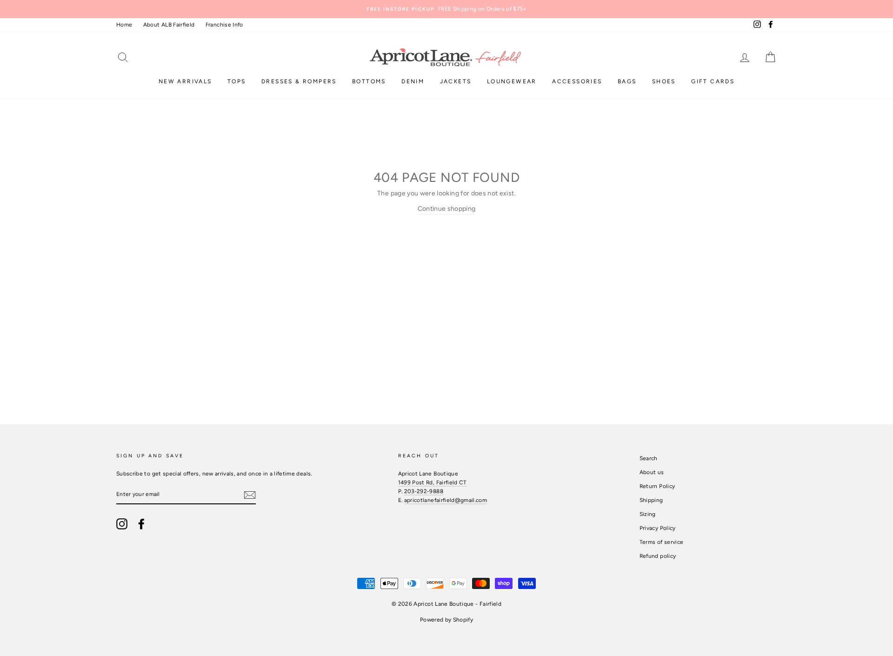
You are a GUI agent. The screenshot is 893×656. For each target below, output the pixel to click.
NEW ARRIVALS (185, 81)
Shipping (651, 500)
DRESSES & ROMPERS (299, 81)
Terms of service (662, 542)
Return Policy (657, 486)
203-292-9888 (423, 491)
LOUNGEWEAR (512, 81)
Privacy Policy (658, 528)
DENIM (412, 81)
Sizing (648, 514)
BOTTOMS (369, 81)
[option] (446, 9)
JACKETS (456, 81)
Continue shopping (447, 209)
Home (124, 24)
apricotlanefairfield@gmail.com (445, 500)
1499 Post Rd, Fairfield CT (432, 482)
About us (652, 472)
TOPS (236, 81)
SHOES (664, 81)
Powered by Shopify (446, 619)
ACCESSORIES (577, 81)
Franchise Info (224, 24)
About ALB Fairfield (169, 24)
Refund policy (658, 556)
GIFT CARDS (712, 81)
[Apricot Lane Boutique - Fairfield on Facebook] (141, 523)
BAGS (627, 81)
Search (649, 458)
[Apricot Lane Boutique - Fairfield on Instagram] (121, 523)
